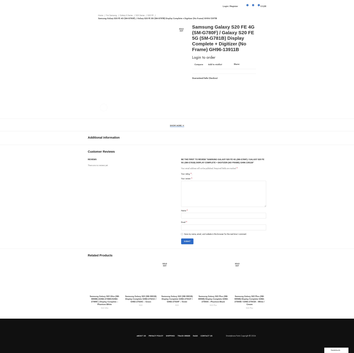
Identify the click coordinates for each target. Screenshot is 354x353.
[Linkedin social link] (251, 64)
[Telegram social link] (254, 64)
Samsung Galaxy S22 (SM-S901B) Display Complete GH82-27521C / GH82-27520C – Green (141, 299)
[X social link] (244, 64)
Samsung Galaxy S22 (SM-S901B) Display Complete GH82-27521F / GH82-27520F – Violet (177, 299)
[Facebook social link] (240, 64)
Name (184, 210)
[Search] (239, 6)
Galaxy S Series (126, 15)
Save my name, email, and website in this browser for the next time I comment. (215, 234)
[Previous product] (250, 15)
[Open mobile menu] (96, 6)
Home (101, 15)
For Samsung (111, 15)
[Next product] (255, 15)
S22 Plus (213, 305)
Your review (186, 178)
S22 (140, 305)
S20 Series (140, 15)
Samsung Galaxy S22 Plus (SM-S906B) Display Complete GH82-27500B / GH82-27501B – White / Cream (249, 299)
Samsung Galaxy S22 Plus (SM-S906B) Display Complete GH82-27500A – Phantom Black (213, 299)
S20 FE (151, 15)
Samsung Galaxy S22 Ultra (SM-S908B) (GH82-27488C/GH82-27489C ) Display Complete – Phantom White (104, 299)
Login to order (203, 57)
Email (184, 222)
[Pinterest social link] (247, 64)
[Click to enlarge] (103, 107)
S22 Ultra (104, 305)
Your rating (186, 174)
